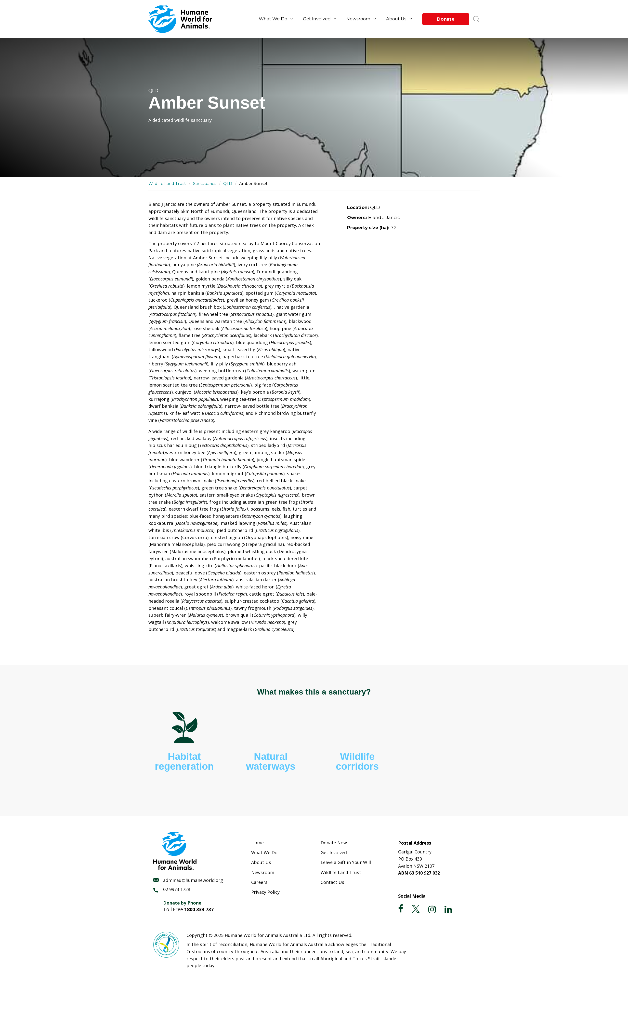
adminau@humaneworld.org (193, 880)
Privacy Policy (265, 892)
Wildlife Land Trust (167, 183)
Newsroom (358, 19)
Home (257, 843)
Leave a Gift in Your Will (346, 862)
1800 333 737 (199, 909)
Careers (259, 882)
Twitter (416, 909)
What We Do (273, 19)
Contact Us (332, 882)
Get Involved (317, 19)
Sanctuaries (204, 183)
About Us (396, 19)
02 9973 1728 (176, 889)
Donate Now (334, 843)
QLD (227, 183)
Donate (446, 19)
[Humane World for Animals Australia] (182, 19)
